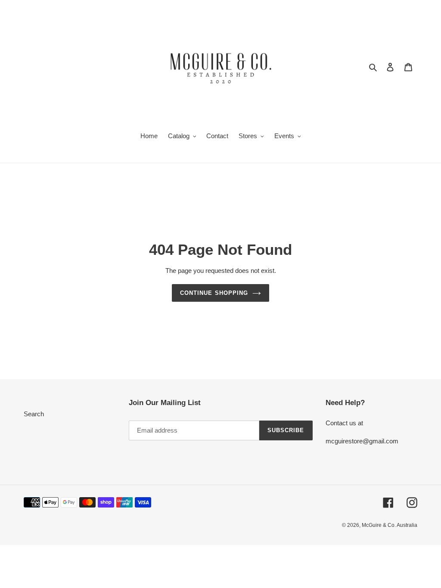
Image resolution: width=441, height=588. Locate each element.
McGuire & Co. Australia (389, 525)
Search (34, 414)
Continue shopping (214, 293)
